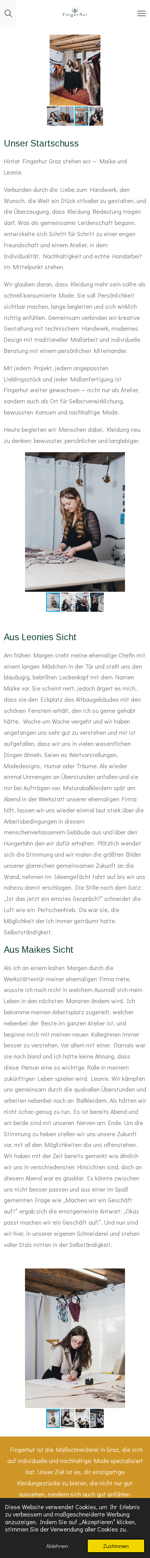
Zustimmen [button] (116, 1546)
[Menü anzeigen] (141, 13)
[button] (139, 41)
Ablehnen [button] (57, 1546)
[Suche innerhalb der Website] (8, 13)
